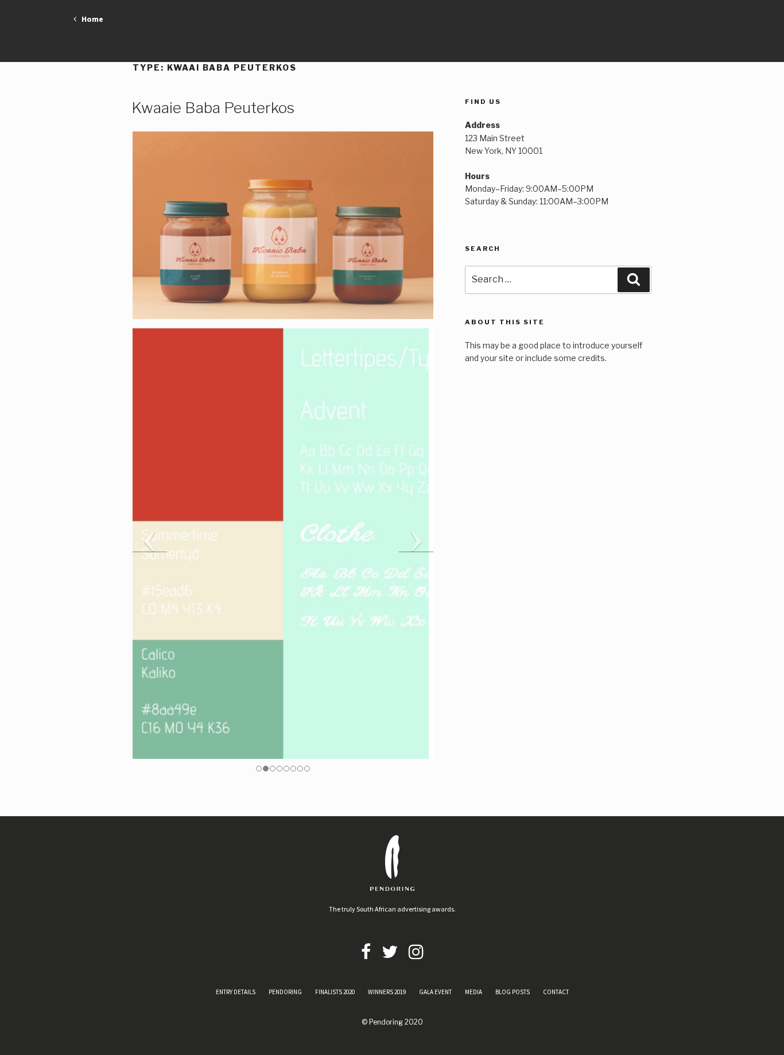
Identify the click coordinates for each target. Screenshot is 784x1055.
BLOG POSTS (512, 992)
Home (89, 19)
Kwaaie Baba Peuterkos (212, 108)
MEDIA (473, 992)
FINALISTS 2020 (335, 992)
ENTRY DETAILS (235, 992)
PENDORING (285, 992)
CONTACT (556, 992)
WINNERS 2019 (387, 992)
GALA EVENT (435, 992)
